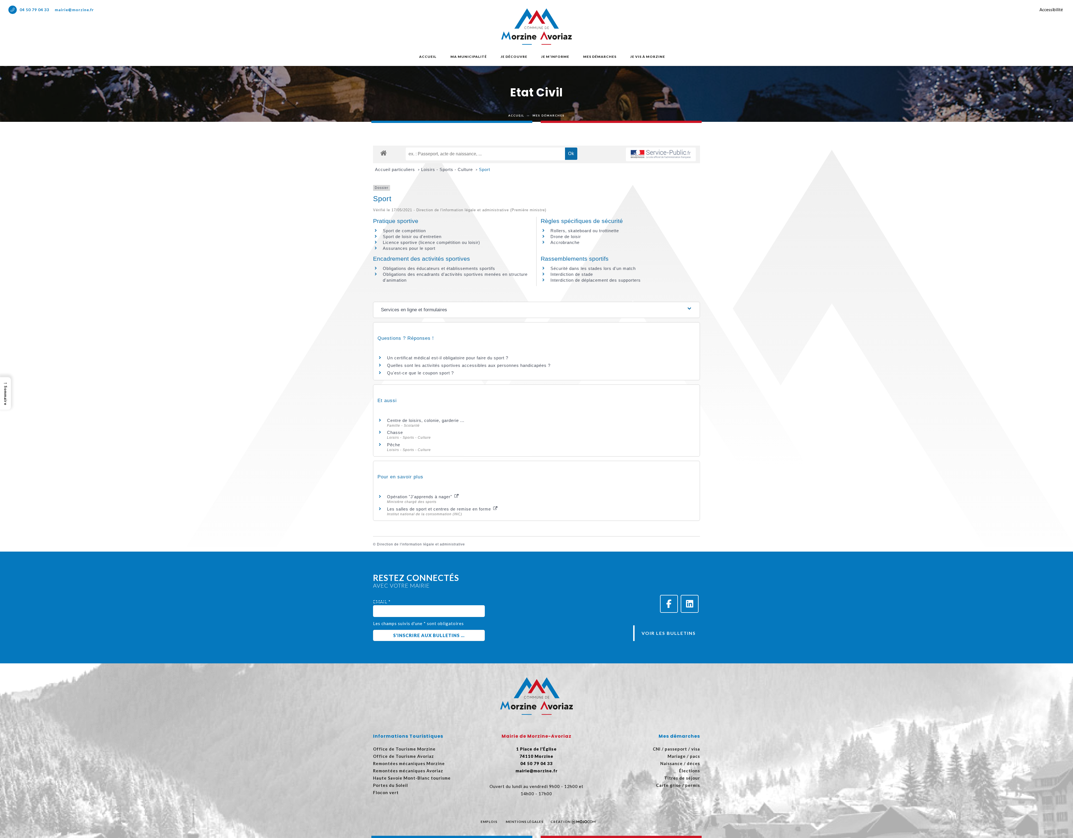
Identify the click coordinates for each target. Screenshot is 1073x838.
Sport (484, 169)
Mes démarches (599, 56)
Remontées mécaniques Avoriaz (408, 770)
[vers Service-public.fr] (661, 154)
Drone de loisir (565, 236)
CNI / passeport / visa (676, 748)
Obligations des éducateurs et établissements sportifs (439, 268)
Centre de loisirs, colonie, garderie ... (425, 420)
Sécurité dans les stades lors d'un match (593, 268)
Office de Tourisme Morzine (404, 748)
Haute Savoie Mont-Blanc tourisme (412, 777)
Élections (689, 770)
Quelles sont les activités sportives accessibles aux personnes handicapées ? (468, 365)
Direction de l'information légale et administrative (421, 544)
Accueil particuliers (395, 169)
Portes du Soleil (390, 785)
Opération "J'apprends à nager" (420, 496)
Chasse (395, 432)
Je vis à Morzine (647, 56)
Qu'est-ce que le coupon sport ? (420, 373)
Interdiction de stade (571, 274)
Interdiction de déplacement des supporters (595, 280)
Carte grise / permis (678, 785)
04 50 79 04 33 (34, 9)
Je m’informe (555, 56)
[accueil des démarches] (383, 153)
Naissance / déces (680, 763)
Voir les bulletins (669, 633)
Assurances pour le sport (409, 248)
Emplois (489, 822)
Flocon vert (386, 792)
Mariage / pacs (684, 756)
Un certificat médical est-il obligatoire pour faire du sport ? (447, 357)
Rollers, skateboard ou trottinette (584, 230)
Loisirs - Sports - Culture (447, 169)
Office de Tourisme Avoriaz (403, 756)
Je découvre (514, 56)
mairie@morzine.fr (74, 9)
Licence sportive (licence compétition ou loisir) (431, 242)
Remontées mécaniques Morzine (409, 763)
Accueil (427, 56)
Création (560, 822)
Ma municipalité (468, 56)
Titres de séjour (682, 777)
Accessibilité (1051, 9)
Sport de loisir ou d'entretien (412, 236)
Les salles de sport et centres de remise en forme (439, 509)
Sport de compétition (404, 230)
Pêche (393, 444)
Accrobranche (565, 242)
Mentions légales (524, 822)
